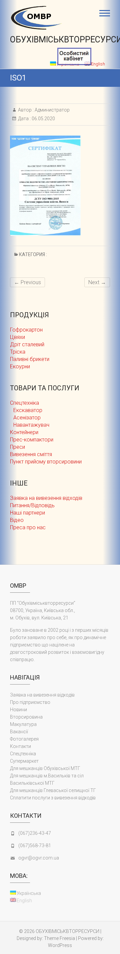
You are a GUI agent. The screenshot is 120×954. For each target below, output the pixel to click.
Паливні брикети (29, 359)
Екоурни (20, 366)
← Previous (27, 282)
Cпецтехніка (24, 403)
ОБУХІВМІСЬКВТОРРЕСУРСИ (67, 931)
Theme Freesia (59, 938)
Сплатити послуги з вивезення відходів (53, 797)
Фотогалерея (24, 739)
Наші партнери (27, 513)
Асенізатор (27, 417)
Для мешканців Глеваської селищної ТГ (53, 790)
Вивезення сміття (31, 454)
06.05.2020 (43, 118)
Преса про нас (28, 527)
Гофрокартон (26, 330)
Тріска (17, 352)
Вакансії (19, 731)
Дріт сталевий (27, 344)
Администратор (52, 110)
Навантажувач (31, 425)
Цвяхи (17, 337)
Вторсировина (26, 717)
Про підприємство (30, 702)
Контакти (20, 746)
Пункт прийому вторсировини (46, 461)
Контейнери (24, 432)
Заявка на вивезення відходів (46, 498)
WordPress (60, 945)
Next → (97, 282)
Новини (18, 709)
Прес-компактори (31, 439)
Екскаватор (27, 410)
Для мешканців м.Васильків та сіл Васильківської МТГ (47, 779)
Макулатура (23, 724)
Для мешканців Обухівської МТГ (45, 768)
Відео (17, 520)
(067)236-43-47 (34, 833)
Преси (17, 447)
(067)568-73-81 (34, 845)
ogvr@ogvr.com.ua (38, 858)
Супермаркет (24, 761)
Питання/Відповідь (32, 505)
